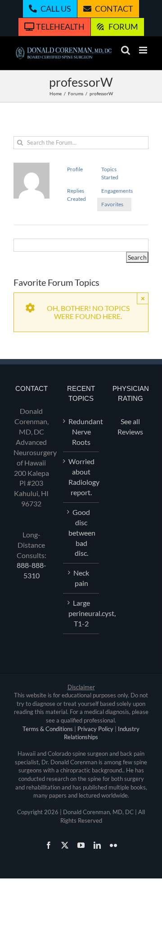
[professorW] (32, 166)
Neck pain (81, 577)
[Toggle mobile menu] (143, 50)
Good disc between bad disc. (81, 533)
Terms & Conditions (47, 728)
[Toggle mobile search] (125, 50)
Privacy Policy (95, 728)
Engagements (116, 190)
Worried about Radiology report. (81, 477)
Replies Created (76, 194)
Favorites (112, 204)
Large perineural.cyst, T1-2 (81, 613)
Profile (75, 169)
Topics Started (109, 173)
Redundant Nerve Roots (81, 431)
